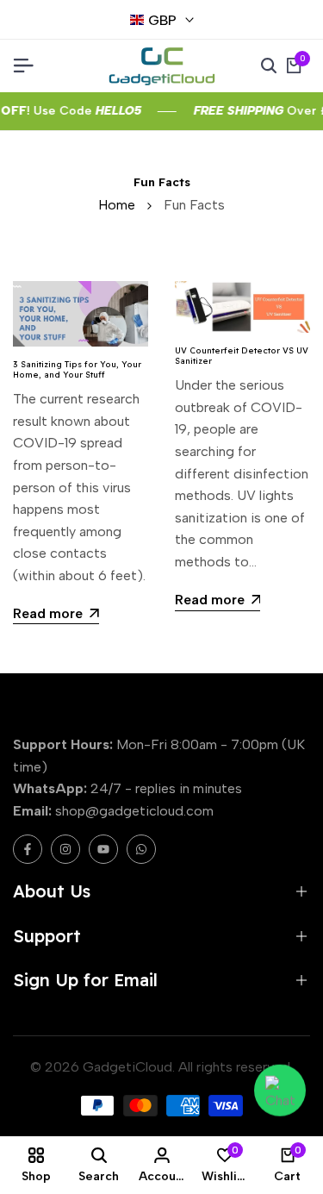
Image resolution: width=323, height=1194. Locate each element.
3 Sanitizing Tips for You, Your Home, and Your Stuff (77, 369)
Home (116, 205)
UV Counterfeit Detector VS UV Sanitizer (241, 355)
